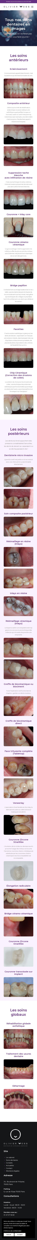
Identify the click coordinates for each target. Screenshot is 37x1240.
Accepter (20, 1234)
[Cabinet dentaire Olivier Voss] (16, 7)
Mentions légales (12, 1171)
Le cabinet (10, 1157)
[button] (32, 6)
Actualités (10, 1165)
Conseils (9, 1163)
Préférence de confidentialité (12, 1231)
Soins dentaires (12, 1160)
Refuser (8, 1234)
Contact (9, 1168)
